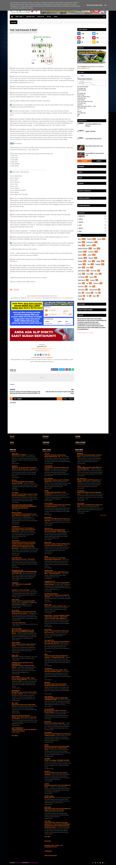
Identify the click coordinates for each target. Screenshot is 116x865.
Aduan (79, 293)
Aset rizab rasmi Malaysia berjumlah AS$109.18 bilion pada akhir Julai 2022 (57, 642)
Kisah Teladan (81, 289)
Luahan (79, 274)
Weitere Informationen (95, 5)
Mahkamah (91, 258)
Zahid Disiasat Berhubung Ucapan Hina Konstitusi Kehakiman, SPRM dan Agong (55, 530)
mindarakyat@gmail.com (41, 350)
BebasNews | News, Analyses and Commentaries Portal (53, 846)
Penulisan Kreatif (93, 289)
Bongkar (81, 219)
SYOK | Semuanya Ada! (50, 855)
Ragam (96, 274)
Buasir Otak (47, 604)
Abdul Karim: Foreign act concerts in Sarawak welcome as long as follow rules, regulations (24, 468)
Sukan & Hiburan (82, 270)
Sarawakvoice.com (49, 581)
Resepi (79, 299)
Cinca (78, 466)
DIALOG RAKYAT (16, 643)
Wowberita (47, 771)
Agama (79, 267)
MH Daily (14, 480)
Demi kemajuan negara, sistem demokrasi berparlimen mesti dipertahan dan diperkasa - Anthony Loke (24, 529)
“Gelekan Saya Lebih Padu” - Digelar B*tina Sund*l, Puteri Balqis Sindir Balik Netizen (56, 617)
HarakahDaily (80, 491)
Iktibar (94, 296)
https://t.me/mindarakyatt (65, 298)
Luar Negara (91, 251)
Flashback (92, 280)
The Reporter (48, 668)
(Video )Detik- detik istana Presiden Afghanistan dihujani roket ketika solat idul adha (57, 809)
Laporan (80, 264)
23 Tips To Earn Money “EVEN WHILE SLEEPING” (57, 760)
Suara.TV (46, 453)
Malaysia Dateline (16, 512)
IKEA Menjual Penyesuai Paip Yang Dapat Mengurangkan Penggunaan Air (55, 558)
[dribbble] (98, 863)
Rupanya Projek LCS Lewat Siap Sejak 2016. (23, 601)
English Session (81, 280)
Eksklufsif (81, 222)
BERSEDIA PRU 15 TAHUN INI (19, 455)
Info (87, 283)
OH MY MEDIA (48, 851)
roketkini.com (16, 526)
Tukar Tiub (15, 453)
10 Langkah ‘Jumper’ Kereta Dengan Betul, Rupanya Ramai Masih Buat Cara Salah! (55, 684)
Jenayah (89, 255)
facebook (71, 399)
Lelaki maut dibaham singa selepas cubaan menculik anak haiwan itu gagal (55, 670)
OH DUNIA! (47, 759)
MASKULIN (47, 682)
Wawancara (96, 283)
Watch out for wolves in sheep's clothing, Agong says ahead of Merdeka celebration (57, 544)
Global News (47, 841)
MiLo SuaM (15, 703)
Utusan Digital (48, 503)
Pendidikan (98, 264)
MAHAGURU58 (15, 690)
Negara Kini (15, 655)
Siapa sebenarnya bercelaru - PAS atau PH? (23, 559)
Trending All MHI (49, 709)
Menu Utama (19, 16)
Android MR (40, 16)
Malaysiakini (47, 517)
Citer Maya (15, 735)
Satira (80, 231)
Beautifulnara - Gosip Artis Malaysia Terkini (56, 615)
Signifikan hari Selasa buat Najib (21, 590)
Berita (79, 239)
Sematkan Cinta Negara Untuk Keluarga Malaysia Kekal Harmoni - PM (55, 455)
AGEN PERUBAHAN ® (17, 728)
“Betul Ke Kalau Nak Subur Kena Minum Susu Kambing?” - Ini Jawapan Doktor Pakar (56, 656)
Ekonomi (80, 255)
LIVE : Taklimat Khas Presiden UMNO (21, 584)
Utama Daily (47, 629)
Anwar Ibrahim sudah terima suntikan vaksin (24, 704)
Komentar (89, 239)
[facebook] (93, 863)
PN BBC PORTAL (49, 796)
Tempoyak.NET (48, 466)
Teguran (91, 277)
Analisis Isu (89, 245)
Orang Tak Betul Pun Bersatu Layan (93, 138)
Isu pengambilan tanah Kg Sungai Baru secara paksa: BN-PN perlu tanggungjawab (24, 514)
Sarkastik (81, 228)
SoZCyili (46, 784)
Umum (89, 261)
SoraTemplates (18, 862)
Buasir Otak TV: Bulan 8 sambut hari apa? (55, 606)
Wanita (79, 283)
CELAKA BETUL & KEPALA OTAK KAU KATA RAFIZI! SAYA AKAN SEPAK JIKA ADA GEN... (24, 507)
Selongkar (84, 161)
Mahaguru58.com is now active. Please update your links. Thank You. (24, 692)
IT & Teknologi (81, 277)
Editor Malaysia (48, 696)
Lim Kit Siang (15, 541)
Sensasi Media (16, 676)
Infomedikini (48, 732)
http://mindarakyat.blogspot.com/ (41, 348)
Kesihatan (80, 261)
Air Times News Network (51, 594)
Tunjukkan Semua (103, 515)
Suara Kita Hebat (16, 629)
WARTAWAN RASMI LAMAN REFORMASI (22, 505)
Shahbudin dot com (17, 570)
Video (95, 248)
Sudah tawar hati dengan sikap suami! (54, 723)
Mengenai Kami (30, 16)
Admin (55, 16)
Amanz (46, 556)
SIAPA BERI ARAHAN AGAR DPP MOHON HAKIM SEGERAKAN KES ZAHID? (56, 698)
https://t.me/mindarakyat (34, 298)
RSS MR (49, 16)
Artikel (79, 242)
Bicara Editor (82, 216)
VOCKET (46, 491)
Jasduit (46, 745)
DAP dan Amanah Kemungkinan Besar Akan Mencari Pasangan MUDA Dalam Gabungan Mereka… (23, 631)
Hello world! (15, 656)
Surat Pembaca (90, 242)
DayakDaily (15, 466)
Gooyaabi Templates (33, 862)
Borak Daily (47, 721)
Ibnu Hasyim (80, 503)
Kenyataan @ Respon (83, 248)
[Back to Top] (105, 863)
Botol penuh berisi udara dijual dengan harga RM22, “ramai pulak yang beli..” (56, 572)
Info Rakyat (15, 492)
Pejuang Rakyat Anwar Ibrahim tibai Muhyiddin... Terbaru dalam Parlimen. (24, 730)
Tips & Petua (81, 286)
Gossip (80, 225)
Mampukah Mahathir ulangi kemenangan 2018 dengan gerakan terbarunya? (24, 612)
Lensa (90, 286)
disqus (65, 399)
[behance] (103, 863)
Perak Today (15, 610)
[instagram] (100, 863)
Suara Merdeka (48, 478)
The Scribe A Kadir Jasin (18, 623)
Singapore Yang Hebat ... (91, 131)
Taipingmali (15, 583)
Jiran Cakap (47, 821)
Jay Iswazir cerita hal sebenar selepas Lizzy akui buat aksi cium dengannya (25, 494)
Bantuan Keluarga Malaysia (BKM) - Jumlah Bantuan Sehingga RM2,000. (23, 678)
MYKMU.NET (80, 453)
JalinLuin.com (48, 528)
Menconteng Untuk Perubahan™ (21, 715)
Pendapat (29, 33)
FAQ (87, 296)
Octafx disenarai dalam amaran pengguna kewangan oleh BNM (23, 482)
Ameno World (15, 599)
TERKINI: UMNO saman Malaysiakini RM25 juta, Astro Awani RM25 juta (89, 468)
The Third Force (81, 478)
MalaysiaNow (47, 542)
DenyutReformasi (17, 558)
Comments (99, 161)
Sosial (88, 267)
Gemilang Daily (48, 570)
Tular (88, 264)
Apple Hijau (47, 807)
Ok (105, 5)
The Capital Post (49, 640)
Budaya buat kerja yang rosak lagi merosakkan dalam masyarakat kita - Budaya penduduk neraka (56, 747)
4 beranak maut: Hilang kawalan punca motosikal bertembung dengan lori (57, 505)
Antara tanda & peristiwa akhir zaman (94, 146)
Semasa (99, 239)
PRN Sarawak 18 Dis (49, 797)
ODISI (45, 654)
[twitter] (95, 863)
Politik (79, 245)
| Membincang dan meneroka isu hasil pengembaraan (22, 663)
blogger (59, 399)
